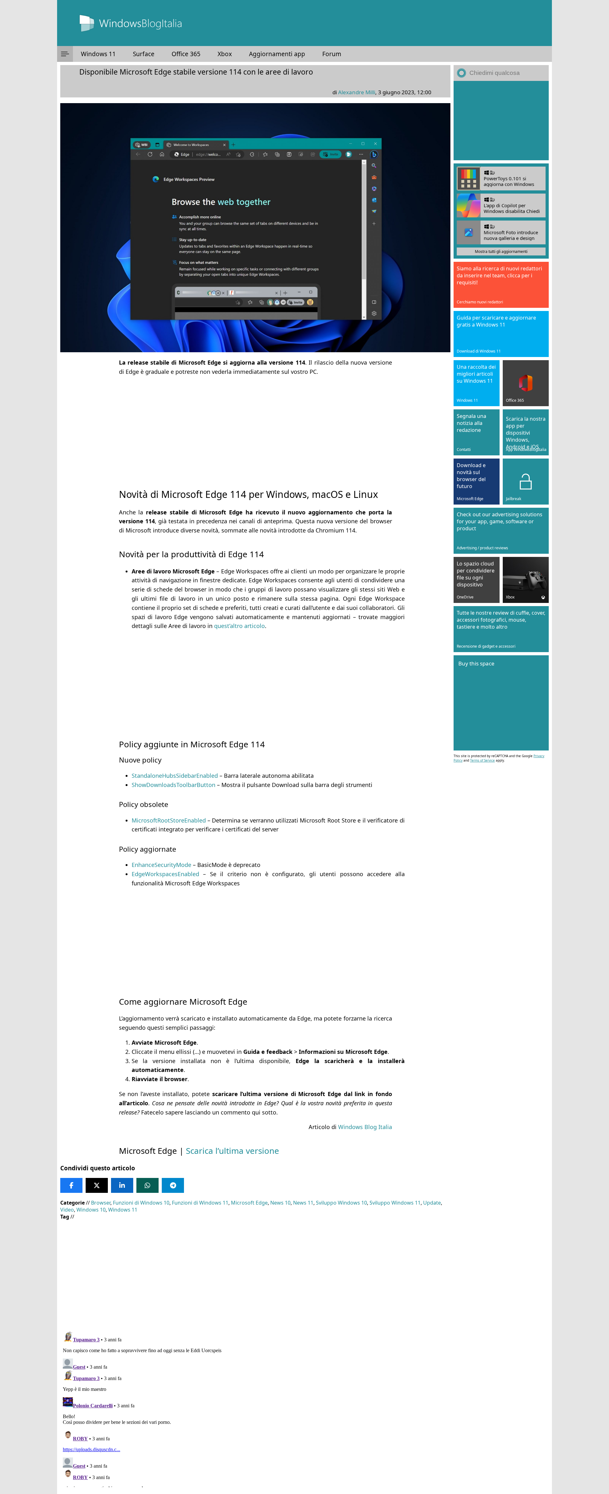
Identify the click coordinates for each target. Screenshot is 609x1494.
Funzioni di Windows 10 (141, 1202)
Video (67, 1209)
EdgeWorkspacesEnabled (165, 874)
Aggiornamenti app (277, 54)
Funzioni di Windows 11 (200, 1202)
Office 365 (186, 54)
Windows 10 (91, 1209)
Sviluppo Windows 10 (341, 1202)
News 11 (303, 1202)
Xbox (225, 54)
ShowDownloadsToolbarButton (173, 785)
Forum (331, 54)
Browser (100, 1202)
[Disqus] (255, 1408)
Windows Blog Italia (365, 1127)
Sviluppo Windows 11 (395, 1202)
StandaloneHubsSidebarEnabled (175, 775)
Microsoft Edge (249, 1202)
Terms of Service (482, 760)
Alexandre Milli (356, 92)
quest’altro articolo (239, 626)
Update (432, 1202)
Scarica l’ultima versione (232, 1150)
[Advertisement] (255, 426)
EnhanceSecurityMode (161, 865)
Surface (143, 54)
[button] (65, 54)
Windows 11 (98, 54)
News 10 (280, 1202)
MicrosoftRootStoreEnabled (169, 820)
